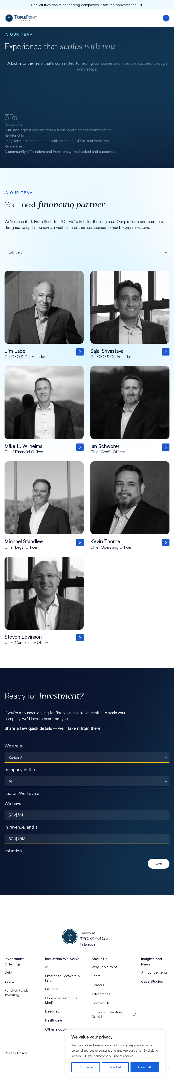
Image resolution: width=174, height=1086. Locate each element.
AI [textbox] (10, 781)
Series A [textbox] (15, 757)
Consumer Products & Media (63, 1000)
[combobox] (87, 252)
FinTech (51, 989)
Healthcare (53, 1020)
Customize (86, 1067)
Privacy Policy (16, 1053)
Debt (8, 972)
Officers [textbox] (15, 252)
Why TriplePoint (104, 967)
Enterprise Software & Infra (62, 978)
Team (96, 976)
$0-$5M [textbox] (16, 814)
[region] (115, 1053)
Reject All (115, 1067)
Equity (9, 981)
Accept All (145, 1067)
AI (46, 967)
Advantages (101, 994)
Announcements (154, 972)
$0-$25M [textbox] (17, 838)
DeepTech (53, 1011)
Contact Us (101, 1003)
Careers (98, 985)
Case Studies (152, 981)
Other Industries (58, 1029)
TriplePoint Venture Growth (107, 1014)
